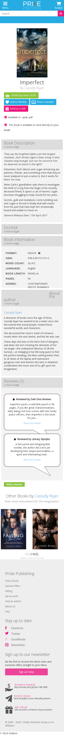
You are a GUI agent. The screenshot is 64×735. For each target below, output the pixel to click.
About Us (10, 606)
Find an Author (13, 601)
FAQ (7, 611)
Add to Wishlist (18, 102)
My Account (11, 596)
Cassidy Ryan (34, 88)
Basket (58, 7)
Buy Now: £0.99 (23, 95)
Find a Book (11, 580)
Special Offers (12, 585)
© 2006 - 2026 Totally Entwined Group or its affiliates (29, 724)
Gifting (8, 591)
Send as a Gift (17, 108)
